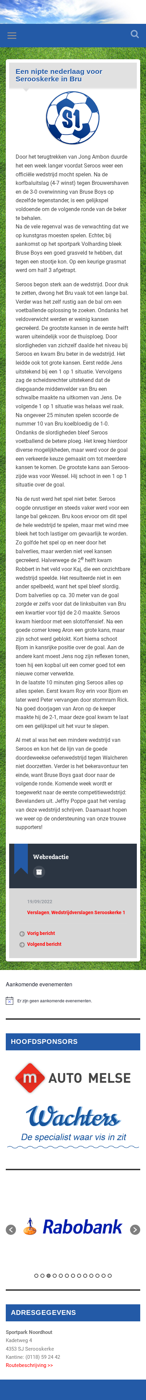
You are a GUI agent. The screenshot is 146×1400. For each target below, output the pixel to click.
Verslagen (38, 912)
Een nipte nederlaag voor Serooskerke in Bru (59, 75)
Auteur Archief (39, 872)
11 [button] (97, 1276)
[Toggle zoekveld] (135, 34)
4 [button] (55, 1276)
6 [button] (67, 1276)
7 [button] (73, 1276)
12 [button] (104, 1276)
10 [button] (91, 1276)
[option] (73, 1226)
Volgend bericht (44, 944)
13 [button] (110, 1276)
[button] (11, 1230)
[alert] (73, 1001)
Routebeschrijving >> (29, 1365)
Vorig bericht (41, 933)
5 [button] (61, 1276)
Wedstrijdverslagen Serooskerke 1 (88, 912)
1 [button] (36, 1276)
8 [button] (79, 1276)
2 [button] (42, 1276)
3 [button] (49, 1276)
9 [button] (85, 1276)
